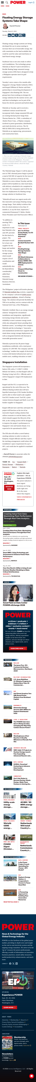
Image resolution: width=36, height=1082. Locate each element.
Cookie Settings (7, 1027)
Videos (6, 582)
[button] (2, 2)
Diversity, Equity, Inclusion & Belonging (14, 1024)
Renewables (17, 705)
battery (14, 467)
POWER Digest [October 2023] (8, 848)
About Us (24, 1020)
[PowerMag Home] (18, 2)
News (7, 6)
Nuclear (16, 663)
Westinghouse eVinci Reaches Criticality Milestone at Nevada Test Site (23, 739)
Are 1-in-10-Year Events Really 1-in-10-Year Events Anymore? (25, 233)
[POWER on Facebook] (10, 963)
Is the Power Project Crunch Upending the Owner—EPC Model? (23, 866)
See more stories (25, 276)
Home (2, 6)
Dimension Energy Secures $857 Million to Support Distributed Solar (22, 710)
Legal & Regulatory (21, 719)
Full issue (21, 226)
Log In (30, 2)
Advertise (5, 1020)
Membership (14, 1020)
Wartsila (22, 467)
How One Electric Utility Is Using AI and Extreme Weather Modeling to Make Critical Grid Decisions (17, 570)
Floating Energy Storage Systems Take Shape (24, 251)
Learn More (9, 1007)
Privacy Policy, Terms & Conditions (13, 1022)
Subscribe (26, 1045)
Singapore (5, 467)
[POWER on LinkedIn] (16, 963)
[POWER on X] (13, 963)
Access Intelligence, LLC (16, 1069)
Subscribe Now (17, 648)
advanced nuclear (20, 748)
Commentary (17, 776)
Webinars (8, 510)
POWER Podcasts (23, 228)
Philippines (20, 465)
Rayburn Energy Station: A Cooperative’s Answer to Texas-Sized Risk (24, 881)
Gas (15, 691)
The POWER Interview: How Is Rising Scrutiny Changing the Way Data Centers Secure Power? (22, 725)
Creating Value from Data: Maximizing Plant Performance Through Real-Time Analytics (17, 532)
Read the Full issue (11, 902)
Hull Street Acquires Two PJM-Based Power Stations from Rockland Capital (22, 696)
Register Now (9, 487)
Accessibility (18, 1027)
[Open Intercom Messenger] (31, 1076)
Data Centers (18, 762)
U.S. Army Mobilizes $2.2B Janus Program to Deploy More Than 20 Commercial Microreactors (22, 683)
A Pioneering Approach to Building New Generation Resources (23, 896)
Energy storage (7, 465)
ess (13, 462)
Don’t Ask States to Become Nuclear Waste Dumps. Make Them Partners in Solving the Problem (22, 782)
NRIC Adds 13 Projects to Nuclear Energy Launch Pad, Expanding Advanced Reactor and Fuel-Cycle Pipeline (23, 754)
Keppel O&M (21, 462)
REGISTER (6, 543)
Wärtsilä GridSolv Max (12, 292)
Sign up (11, 1060)
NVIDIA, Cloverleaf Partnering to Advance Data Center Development (22, 767)
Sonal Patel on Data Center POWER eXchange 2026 (15, 603)
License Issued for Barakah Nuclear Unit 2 (26, 242)
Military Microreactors (22, 677)
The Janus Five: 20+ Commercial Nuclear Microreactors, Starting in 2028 (23, 668)
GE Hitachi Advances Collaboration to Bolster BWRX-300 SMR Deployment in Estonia (25, 261)
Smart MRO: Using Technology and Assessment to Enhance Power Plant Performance (16, 554)
